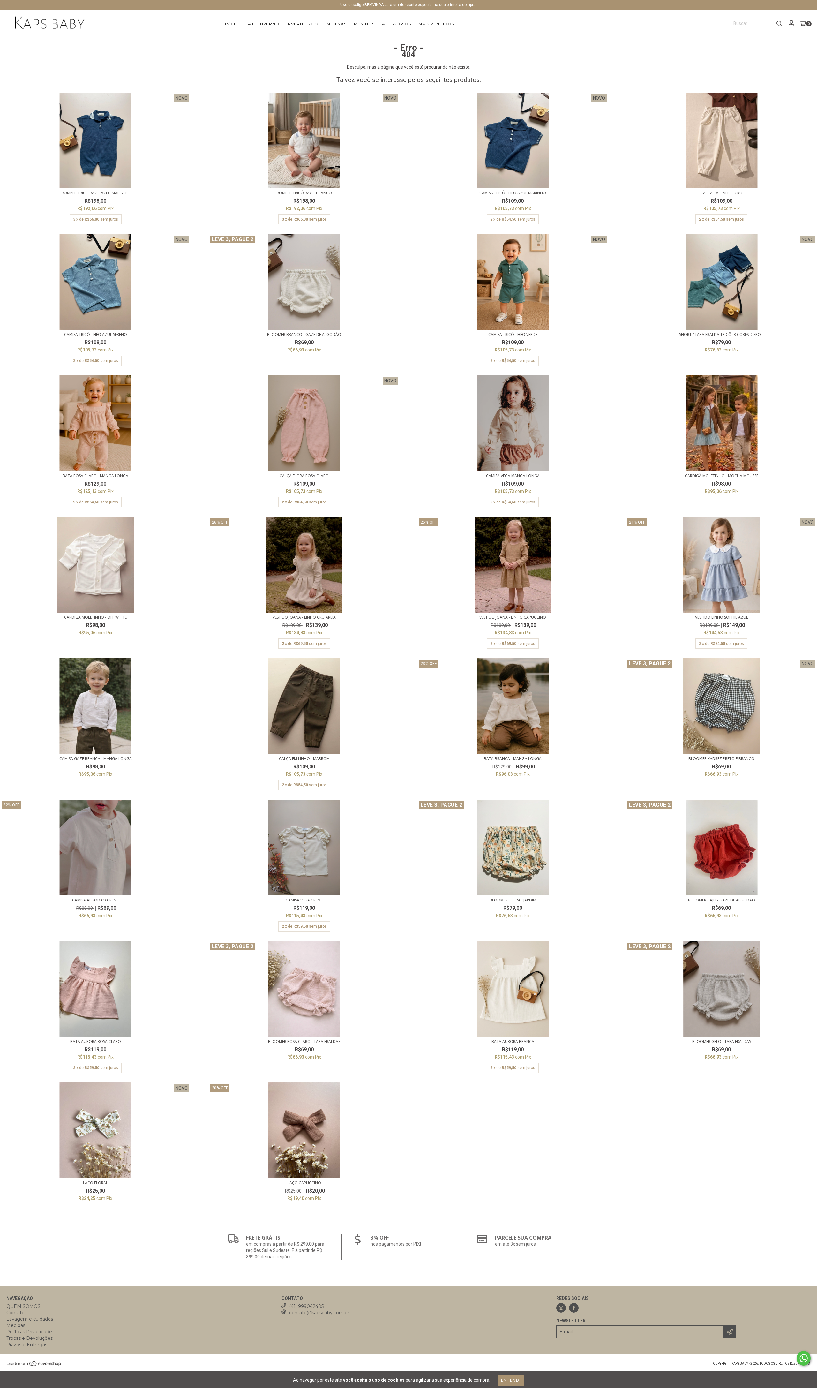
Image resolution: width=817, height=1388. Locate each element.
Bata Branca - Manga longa (513, 758)
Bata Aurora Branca (512, 1041)
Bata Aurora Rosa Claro (95, 1041)
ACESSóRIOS (396, 23)
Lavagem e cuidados (29, 1319)
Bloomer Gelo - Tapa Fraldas (721, 1041)
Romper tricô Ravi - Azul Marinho (96, 193)
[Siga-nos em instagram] (561, 1308)
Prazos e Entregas (26, 1344)
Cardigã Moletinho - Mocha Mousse (721, 476)
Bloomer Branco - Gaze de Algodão (304, 334)
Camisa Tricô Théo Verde (512, 334)
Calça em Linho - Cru (721, 193)
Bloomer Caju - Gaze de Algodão (721, 900)
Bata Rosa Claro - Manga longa (95, 476)
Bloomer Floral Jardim (513, 900)
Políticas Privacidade (29, 1332)
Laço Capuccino (304, 1183)
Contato (15, 1313)
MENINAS (336, 23)
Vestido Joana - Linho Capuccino (512, 617)
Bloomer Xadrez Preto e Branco (721, 758)
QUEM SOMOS (23, 1306)
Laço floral (95, 1183)
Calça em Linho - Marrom (304, 758)
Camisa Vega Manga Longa (513, 476)
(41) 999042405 (306, 1306)
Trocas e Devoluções (29, 1338)
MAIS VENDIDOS (436, 23)
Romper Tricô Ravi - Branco (304, 193)
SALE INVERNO (262, 23)
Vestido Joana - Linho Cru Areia (304, 617)
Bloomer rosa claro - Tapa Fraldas (304, 1041)
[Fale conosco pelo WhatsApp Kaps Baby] (804, 1358)
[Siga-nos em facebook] (574, 1308)
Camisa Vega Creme (304, 900)
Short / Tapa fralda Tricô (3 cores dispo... (721, 334)
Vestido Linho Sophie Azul (721, 617)
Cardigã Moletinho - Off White (95, 617)
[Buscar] (779, 23)
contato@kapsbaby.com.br (319, 1313)
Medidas (15, 1325)
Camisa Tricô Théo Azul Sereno (95, 334)
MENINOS (364, 23)
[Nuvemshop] (34, 1365)
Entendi (511, 1380)
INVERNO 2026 (303, 23)
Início (232, 23)
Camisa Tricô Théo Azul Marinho (512, 193)
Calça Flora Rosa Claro (304, 476)
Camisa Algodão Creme (95, 900)
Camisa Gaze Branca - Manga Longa (95, 758)
